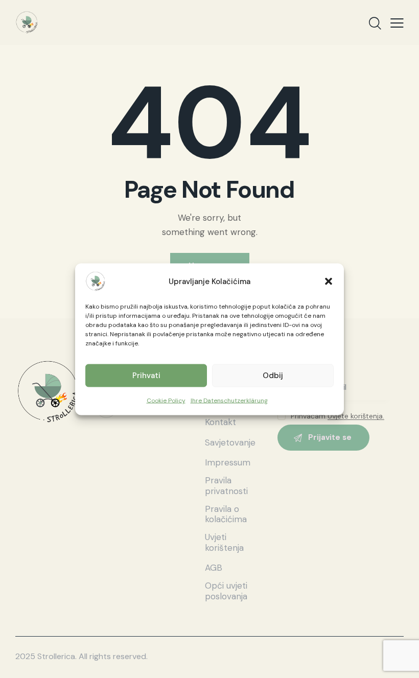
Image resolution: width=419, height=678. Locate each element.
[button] (328, 281)
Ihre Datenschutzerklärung (229, 400)
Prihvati (146, 375)
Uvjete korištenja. (356, 416)
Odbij (273, 375)
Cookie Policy (166, 400)
